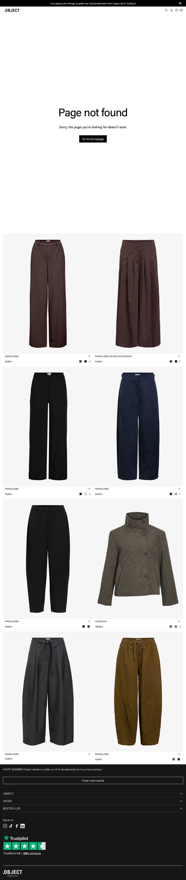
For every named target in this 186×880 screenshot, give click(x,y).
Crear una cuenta (93, 780)
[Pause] (180, 3)
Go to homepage (93, 139)
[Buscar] (166, 10)
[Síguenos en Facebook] (17, 826)
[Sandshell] (86, 494)
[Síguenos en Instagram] (5, 826)
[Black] (85, 361)
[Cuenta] (171, 10)
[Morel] (171, 626)
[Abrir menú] (181, 10)
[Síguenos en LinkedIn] (22, 826)
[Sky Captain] (171, 494)
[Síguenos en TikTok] (11, 826)
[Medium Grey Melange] (176, 626)
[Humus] (176, 494)
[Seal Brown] (80, 361)
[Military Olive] (173, 759)
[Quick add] (89, 356)
